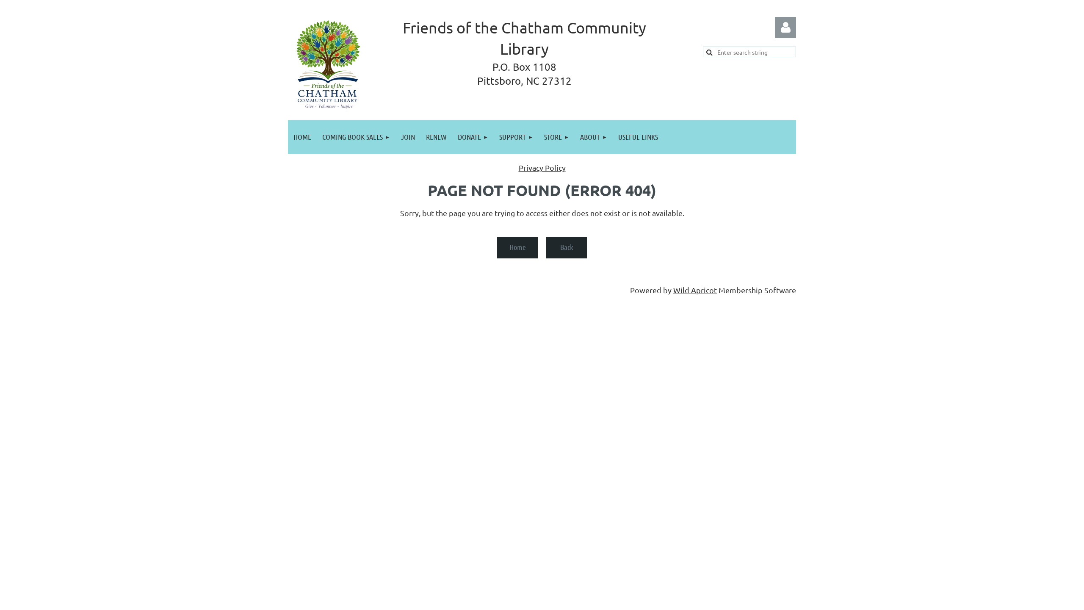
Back (566, 247)
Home (517, 247)
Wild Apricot (695, 290)
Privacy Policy (542, 167)
